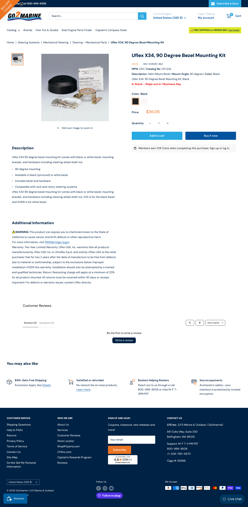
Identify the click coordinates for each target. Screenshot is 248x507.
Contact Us (14, 452)
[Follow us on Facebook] (98, 488)
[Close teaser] (21, 4)
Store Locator (65, 441)
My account (206, 18)
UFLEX (135, 64)
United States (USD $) (20, 482)
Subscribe (119, 450)
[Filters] (200, 323)
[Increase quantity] (167, 123)
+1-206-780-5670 (179, 454)
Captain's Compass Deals (111, 30)
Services (62, 430)
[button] (10, 10)
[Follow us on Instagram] (105, 488)
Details (46, 385)
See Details (234, 30)
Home (10, 42)
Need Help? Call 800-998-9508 (26, 3)
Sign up (214, 148)
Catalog (11, 30)
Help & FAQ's (15, 430)
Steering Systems (28, 42)
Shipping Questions (19, 424)
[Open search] (190, 323)
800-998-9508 (177, 448)
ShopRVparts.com (68, 446)
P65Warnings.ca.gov (57, 242)
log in (226, 148)
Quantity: (138, 123)
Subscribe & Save (227, 3)
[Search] (142, 16)
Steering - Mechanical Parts (90, 42)
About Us (63, 424)
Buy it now (211, 135)
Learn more (83, 389)
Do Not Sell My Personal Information (21, 464)
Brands (27, 30)
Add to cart (157, 135)
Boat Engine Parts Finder (77, 30)
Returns (11, 435)
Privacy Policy (15, 441)
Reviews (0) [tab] (30, 322)
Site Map (12, 457)
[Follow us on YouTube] (111, 488)
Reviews (62, 462)
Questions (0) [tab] (46, 322)
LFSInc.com (64, 452)
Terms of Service (17, 446)
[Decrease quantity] (149, 123)
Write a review (124, 340)
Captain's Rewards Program (74, 457)
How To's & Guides (47, 30)
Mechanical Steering (55, 42)
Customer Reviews (68, 435)
